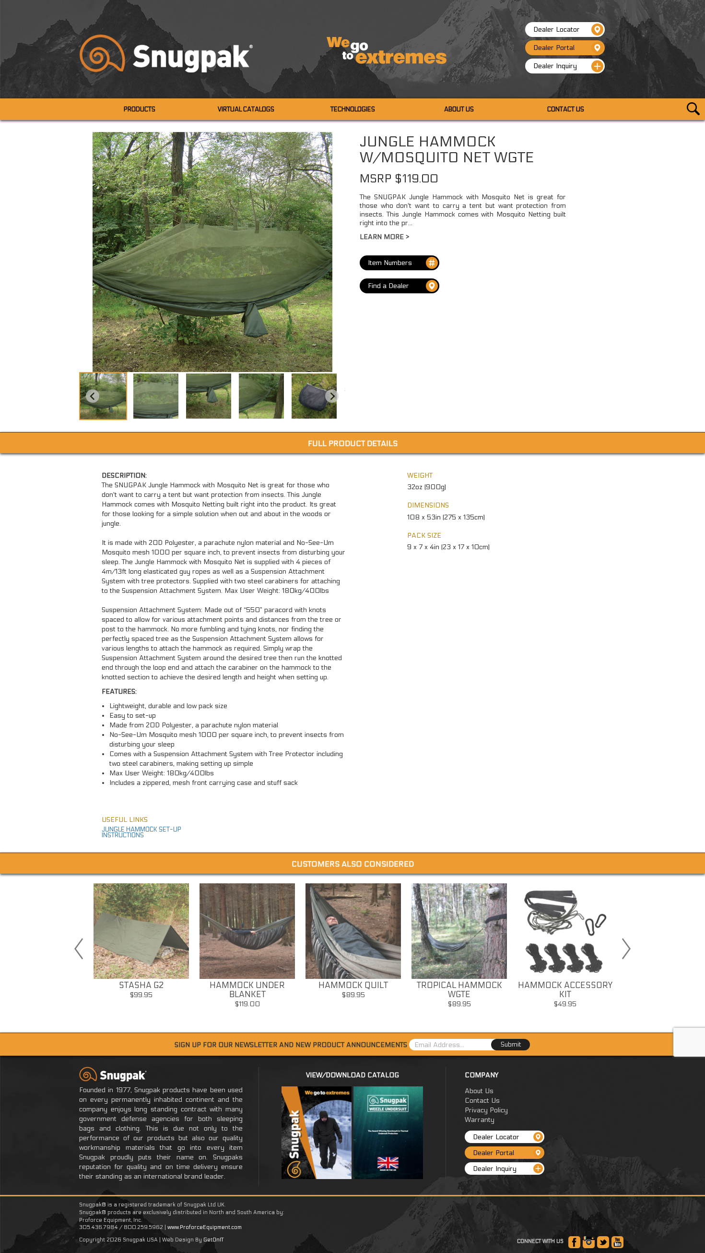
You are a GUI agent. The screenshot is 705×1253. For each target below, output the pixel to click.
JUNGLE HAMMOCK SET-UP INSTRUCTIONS (141, 832)
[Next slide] (332, 396)
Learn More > (384, 237)
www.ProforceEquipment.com (204, 1227)
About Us (479, 1091)
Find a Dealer (388, 286)
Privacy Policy (486, 1110)
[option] (141, 944)
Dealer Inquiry (555, 66)
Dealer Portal (554, 48)
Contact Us (482, 1100)
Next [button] (626, 948)
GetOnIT (213, 1240)
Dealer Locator (556, 29)
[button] (103, 396)
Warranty (479, 1120)
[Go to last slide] (92, 396)
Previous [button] (78, 948)
